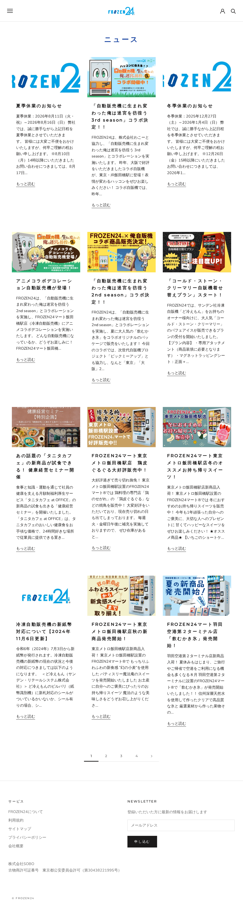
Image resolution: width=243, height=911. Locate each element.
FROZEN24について (25, 811)
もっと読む (25, 183)
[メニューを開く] (10, 11)
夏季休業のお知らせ (39, 105)
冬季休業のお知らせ (190, 105)
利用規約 (15, 820)
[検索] (233, 10)
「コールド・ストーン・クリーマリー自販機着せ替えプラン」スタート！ (195, 288)
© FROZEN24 (23, 898)
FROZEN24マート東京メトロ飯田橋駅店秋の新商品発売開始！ (120, 631)
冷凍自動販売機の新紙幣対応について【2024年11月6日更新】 (44, 631)
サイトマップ (19, 829)
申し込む (142, 841)
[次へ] (151, 756)
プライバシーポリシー (27, 837)
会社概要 (15, 846)
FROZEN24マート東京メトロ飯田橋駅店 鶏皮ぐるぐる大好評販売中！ (120, 462)
